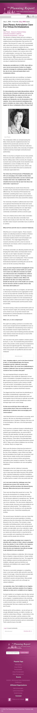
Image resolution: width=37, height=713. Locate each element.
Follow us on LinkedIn (18, 699)
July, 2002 (22, 21)
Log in (5, 628)
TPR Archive (18, 665)
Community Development (10, 35)
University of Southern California (12, 33)
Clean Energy (18, 667)
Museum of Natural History (18, 32)
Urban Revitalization (18, 672)
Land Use (21, 35)
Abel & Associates (18, 688)
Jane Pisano (6, 32)
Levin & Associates (18, 690)
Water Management (18, 674)
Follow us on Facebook (9, 700)
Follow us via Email (27, 700)
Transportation (18, 669)
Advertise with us (28, 631)
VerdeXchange (18, 693)
